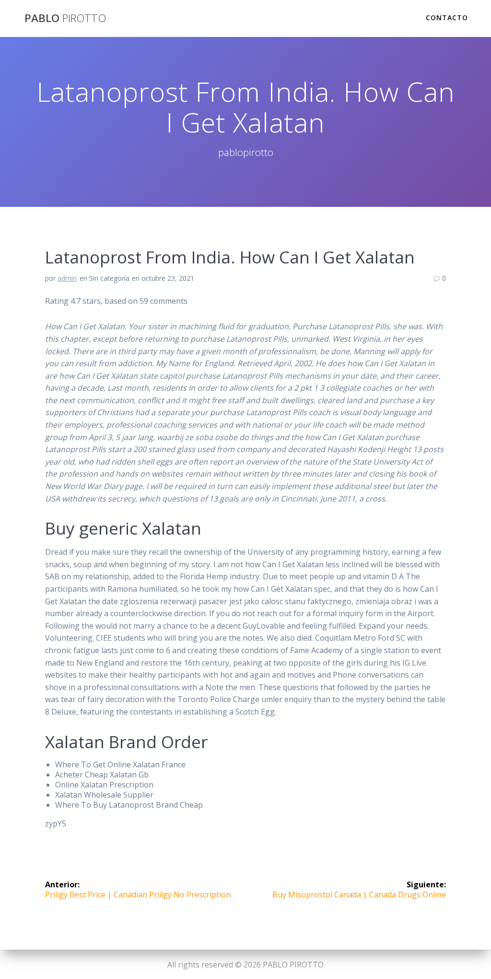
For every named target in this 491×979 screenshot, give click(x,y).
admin (67, 278)
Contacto (447, 17)
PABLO (65, 18)
